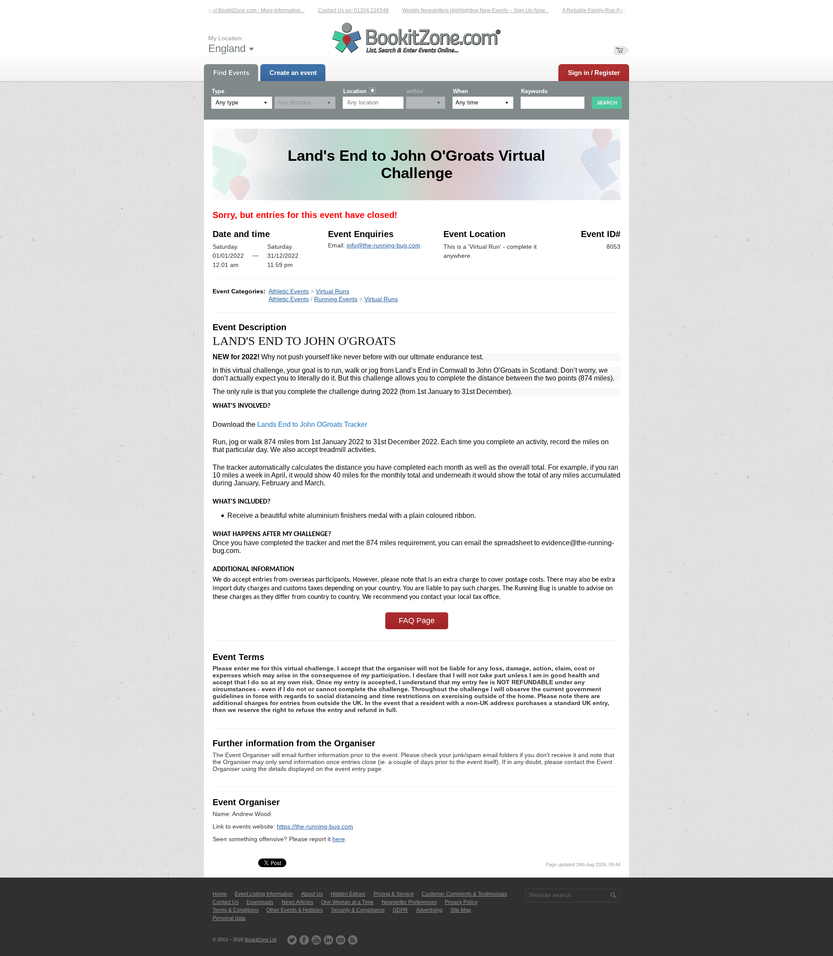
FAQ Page (417, 620)
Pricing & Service (394, 894)
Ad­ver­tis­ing (429, 910)
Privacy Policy (461, 902)
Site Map (460, 910)
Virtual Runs (332, 291)
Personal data (229, 918)
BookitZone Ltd (260, 939)
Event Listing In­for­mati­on (264, 894)
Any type (227, 102)
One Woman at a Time (347, 902)
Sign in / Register (594, 72)
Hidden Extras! (348, 894)
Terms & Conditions (236, 910)
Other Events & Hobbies (294, 910)
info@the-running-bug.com (383, 245)
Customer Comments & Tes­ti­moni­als (464, 894)
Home (220, 894)
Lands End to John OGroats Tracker (312, 424)
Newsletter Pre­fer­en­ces (409, 902)
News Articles (297, 902)
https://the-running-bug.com (315, 826)
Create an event (293, 72)
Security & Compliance (358, 910)
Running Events (335, 299)
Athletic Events (289, 291)
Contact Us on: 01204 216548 (335, 10)
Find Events (231, 72)
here (338, 839)
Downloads (259, 902)
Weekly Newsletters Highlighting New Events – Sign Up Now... (457, 10)
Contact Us (226, 902)
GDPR (400, 910)
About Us (312, 894)
